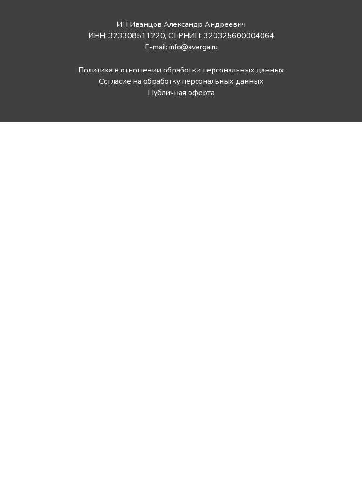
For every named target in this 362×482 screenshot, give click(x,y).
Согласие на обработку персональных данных (181, 81)
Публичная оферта (181, 93)
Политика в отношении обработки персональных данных (181, 70)
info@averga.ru (193, 47)
